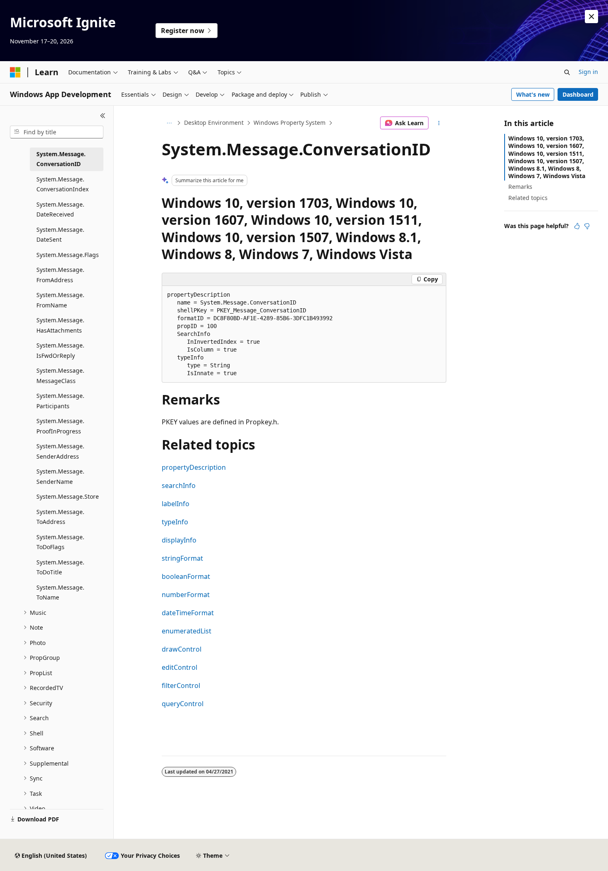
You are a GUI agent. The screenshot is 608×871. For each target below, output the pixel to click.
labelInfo (175, 503)
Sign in (588, 72)
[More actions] (439, 123)
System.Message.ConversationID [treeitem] (61, 159)
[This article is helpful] (577, 226)
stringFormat (182, 558)
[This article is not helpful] (587, 226)
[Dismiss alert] (591, 16)
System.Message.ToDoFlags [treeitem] (60, 542)
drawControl (181, 649)
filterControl (181, 685)
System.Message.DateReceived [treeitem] (60, 209)
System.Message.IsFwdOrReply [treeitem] (60, 350)
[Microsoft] (15, 72)
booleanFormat (186, 576)
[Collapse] (103, 115)
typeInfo (175, 521)
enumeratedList (186, 630)
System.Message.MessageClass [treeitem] (60, 375)
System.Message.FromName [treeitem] (60, 300)
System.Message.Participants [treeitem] (60, 401)
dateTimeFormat (188, 612)
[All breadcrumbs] (169, 123)
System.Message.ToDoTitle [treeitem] (60, 567)
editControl (179, 667)
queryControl (182, 703)
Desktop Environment (214, 122)
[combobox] (56, 132)
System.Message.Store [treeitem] (67, 496)
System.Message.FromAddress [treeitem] (60, 275)
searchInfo (179, 485)
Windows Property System (290, 122)
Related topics (528, 198)
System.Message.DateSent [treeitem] (60, 235)
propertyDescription (194, 467)
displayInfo (179, 540)
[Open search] (567, 72)
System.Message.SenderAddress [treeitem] (60, 451)
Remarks (520, 186)
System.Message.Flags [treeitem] (67, 255)
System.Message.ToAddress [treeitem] (60, 517)
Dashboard (578, 94)
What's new (533, 94)
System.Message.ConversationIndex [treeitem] (62, 184)
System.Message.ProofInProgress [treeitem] (60, 426)
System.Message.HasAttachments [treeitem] (60, 325)
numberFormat (186, 594)
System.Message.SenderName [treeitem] (60, 476)
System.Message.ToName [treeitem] (60, 592)
